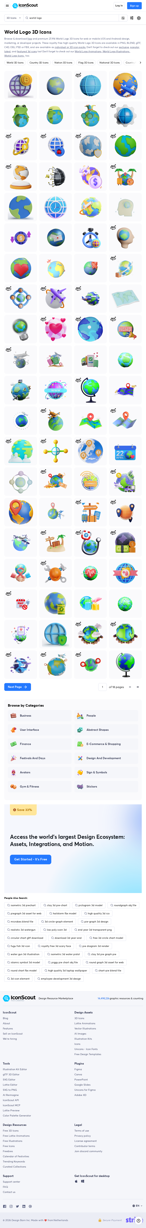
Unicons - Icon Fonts (86, 1049)
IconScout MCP (11, 1105)
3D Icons (79, 1018)
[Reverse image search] (123, 18)
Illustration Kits (83, 1038)
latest (7, 51)
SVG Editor (9, 1079)
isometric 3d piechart (23, 905)
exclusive (124, 47)
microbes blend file (22, 921)
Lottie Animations (84, 1023)
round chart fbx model (24, 970)
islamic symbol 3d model (25, 962)
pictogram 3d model (91, 905)
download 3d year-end (68, 937)
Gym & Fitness (29, 786)
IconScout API (11, 1100)
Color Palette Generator (17, 1115)
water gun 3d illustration (25, 954)
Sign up (134, 6)
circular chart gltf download (27, 937)
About (6, 1023)
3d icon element (20, 978)
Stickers (92, 786)
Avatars (25, 772)
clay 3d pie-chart (57, 905)
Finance (25, 744)
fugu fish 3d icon (20, 946)
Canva (78, 1074)
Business (25, 715)
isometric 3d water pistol (65, 954)
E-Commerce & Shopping (104, 744)
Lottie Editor (10, 1084)
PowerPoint (81, 1079)
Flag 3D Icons (85, 62)
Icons (77, 1044)
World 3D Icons (15, 62)
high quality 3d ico (99, 913)
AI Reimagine (11, 1095)
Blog (5, 1018)
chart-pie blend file (109, 970)
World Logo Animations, (88, 51)
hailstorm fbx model (64, 913)
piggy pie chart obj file (64, 962)
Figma (78, 1069)
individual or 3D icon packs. (70, 47)
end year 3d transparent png (95, 929)
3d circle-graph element (59, 921)
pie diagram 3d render (95, 946)
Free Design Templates (87, 1054)
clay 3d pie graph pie (103, 954)
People (91, 715)
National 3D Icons (110, 62)
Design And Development (104, 758)
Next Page (15, 687)
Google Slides (82, 1084)
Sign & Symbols (97, 772)
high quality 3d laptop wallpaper (67, 970)
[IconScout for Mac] (76, 1182)
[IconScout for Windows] (82, 1182)
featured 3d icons (27, 51)
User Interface (29, 729)
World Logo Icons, (14, 55)
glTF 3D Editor (11, 1074)
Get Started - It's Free (30, 859)
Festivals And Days (32, 758)
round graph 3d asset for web (106, 962)
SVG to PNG (10, 1089)
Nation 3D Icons (63, 62)
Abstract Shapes (98, 729)
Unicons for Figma (85, 1089)
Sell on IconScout (13, 1033)
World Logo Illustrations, (117, 51)
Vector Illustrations (85, 1028)
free (29, 38)
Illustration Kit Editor (15, 1069)
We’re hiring (10, 1038)
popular (134, 47)
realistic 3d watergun (23, 929)
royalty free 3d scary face (56, 946)
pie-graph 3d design (96, 921)
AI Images (80, 1033)
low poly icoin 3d (57, 929)
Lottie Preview (11, 1110)
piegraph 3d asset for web (26, 913)
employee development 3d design (61, 978)
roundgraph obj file (125, 905)
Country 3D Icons (39, 62)
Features (8, 1028)
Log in (119, 5)
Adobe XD (80, 1095)
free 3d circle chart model (108, 937)
